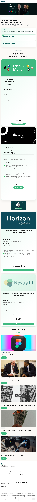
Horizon (2, 473)
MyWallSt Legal (16, 473)
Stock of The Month (3, 471)
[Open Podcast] (18, 9)
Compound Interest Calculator (5, 483)
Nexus (2, 474)
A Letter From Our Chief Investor (25, 473)
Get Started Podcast (4, 486)
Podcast (9, 471)
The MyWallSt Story (23, 474)
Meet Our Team (22, 471)
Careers (15, 471)
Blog (9, 473)
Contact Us (12, 483)
